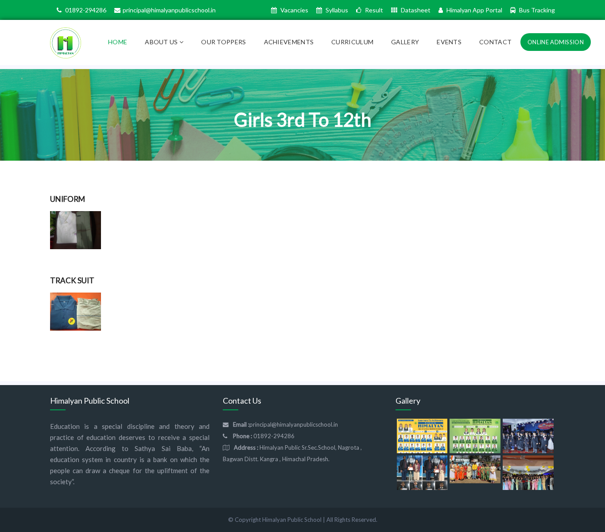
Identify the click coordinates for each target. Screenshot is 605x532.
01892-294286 (85, 10)
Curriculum (352, 42)
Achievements (289, 42)
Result (373, 10)
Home (117, 42)
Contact (495, 42)
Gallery (405, 42)
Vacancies (293, 10)
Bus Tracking (536, 10)
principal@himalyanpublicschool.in (169, 10)
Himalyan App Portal (473, 10)
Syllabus (336, 10)
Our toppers (223, 42)
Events (449, 42)
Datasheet (414, 10)
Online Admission (555, 42)
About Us (162, 42)
